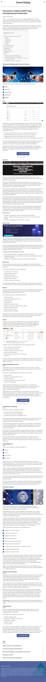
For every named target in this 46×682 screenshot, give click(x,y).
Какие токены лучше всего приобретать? (13, 60)
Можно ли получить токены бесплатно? (13, 55)
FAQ (5, 54)
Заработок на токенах (8, 51)
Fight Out (7, 38)
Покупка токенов (7, 49)
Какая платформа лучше (9, 45)
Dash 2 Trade (8, 40)
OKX (7, 37)
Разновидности (7, 48)
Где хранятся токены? (10, 59)
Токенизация (6, 52)
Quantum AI (8, 41)
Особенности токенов (8, 46)
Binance (7, 42)
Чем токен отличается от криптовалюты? (13, 56)
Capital (7, 44)
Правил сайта (23, 668)
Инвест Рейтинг (3, 6)
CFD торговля (6, 600)
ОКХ (34, 126)
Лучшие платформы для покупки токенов (12, 36)
